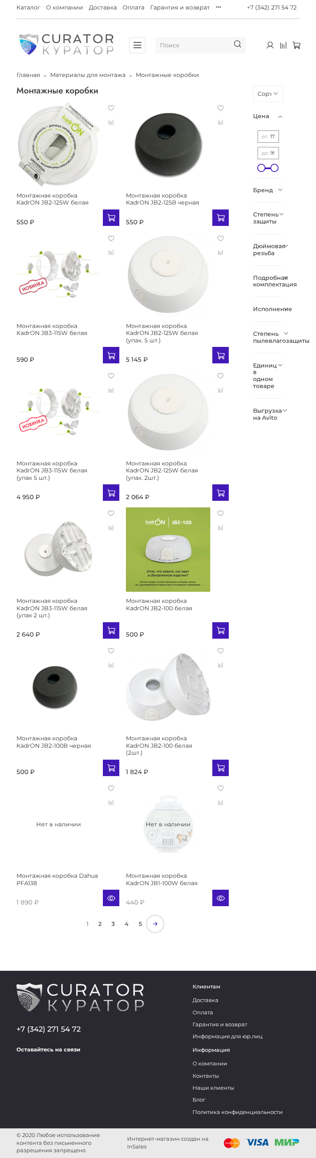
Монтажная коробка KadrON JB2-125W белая (52, 199)
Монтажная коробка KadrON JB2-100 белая (159, 604)
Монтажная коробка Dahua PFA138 (57, 879)
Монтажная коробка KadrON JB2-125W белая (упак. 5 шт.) (162, 333)
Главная (28, 75)
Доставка (103, 7)
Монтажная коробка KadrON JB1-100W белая (162, 879)
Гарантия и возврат (180, 7)
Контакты (206, 1076)
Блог (199, 1100)
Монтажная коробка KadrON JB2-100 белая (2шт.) (159, 745)
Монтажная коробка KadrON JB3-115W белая (51, 329)
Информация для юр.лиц (228, 1036)
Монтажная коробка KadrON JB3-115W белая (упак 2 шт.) (51, 608)
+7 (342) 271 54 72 (272, 7)
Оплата (133, 7)
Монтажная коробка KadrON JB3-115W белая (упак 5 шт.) (51, 470)
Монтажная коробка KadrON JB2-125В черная (162, 199)
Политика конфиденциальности (238, 1112)
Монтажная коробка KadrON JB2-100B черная (53, 742)
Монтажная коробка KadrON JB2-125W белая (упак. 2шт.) (162, 470)
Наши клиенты (213, 1088)
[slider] (262, 168)
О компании (64, 7)
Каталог (28, 7)
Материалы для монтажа (87, 75)
